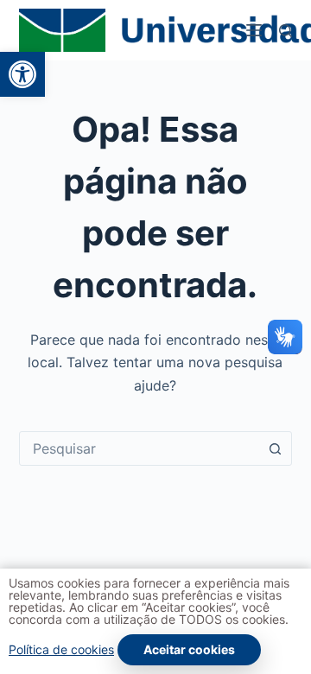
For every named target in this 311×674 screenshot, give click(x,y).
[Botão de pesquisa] (274, 448)
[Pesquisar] (285, 30)
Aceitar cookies (189, 649)
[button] (22, 74)
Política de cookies (61, 649)
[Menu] (254, 30)
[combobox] (139, 448)
